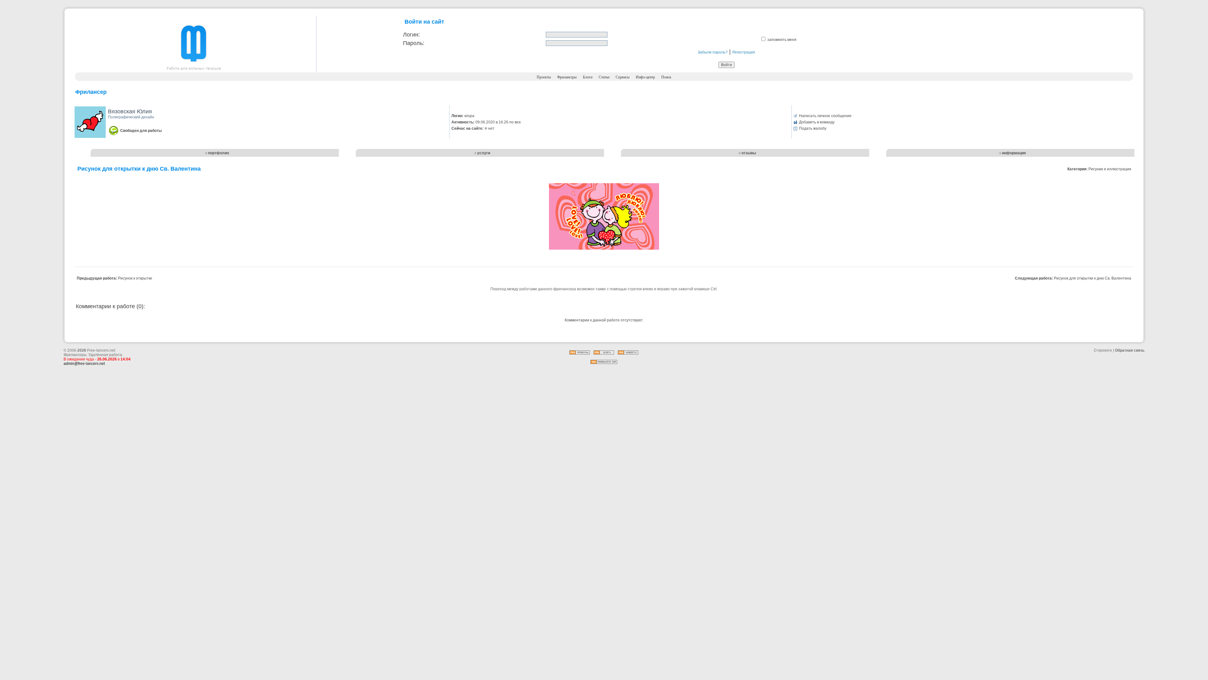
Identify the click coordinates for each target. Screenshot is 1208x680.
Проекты (544, 77)
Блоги (587, 77)
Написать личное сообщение (825, 116)
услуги (483, 153)
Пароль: (413, 43)
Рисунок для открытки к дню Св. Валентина (1092, 278)
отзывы (748, 153)
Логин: (411, 34)
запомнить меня (782, 39)
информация (1014, 153)
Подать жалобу (812, 128)
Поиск (666, 77)
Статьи (604, 77)
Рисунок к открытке (135, 278)
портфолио (218, 153)
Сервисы (622, 77)
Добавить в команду (817, 122)
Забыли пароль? (713, 52)
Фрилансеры (567, 77)
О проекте (1103, 350)
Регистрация (743, 52)
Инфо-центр (645, 77)
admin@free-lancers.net (84, 363)
